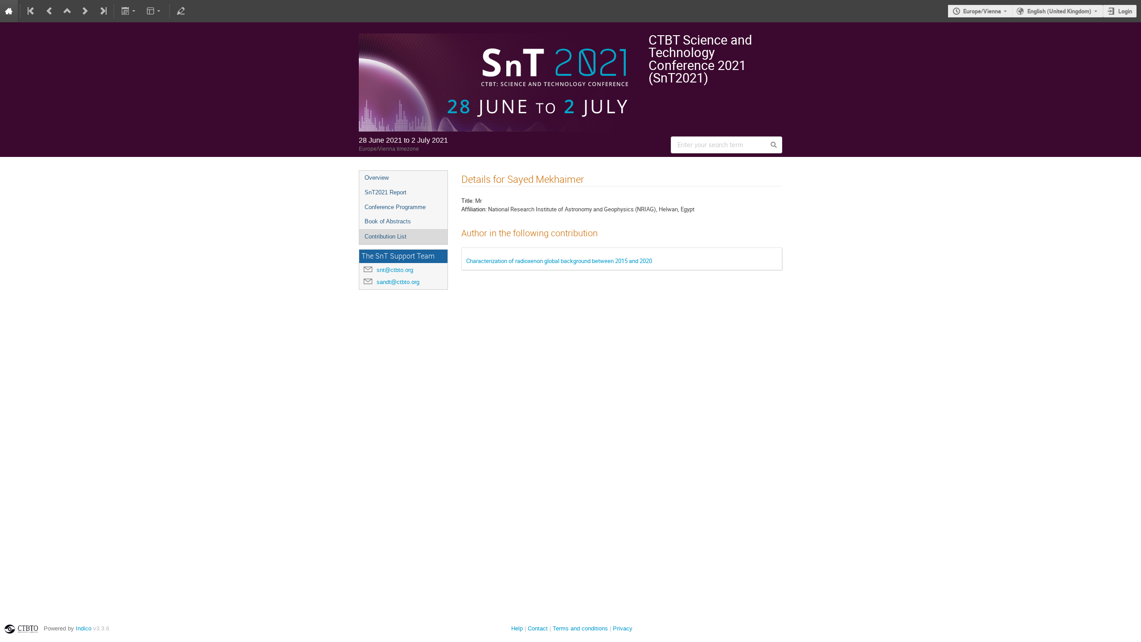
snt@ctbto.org (395, 270)
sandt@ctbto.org (398, 282)
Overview (377, 177)
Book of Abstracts (388, 221)
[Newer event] (85, 11)
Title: (467, 201)
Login (1125, 11)
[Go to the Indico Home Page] (9, 11)
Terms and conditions (580, 628)
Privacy (622, 628)
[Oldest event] (32, 11)
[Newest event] (102, 11)
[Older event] (49, 11)
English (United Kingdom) (1059, 11)
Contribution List (385, 236)
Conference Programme (395, 207)
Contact (538, 628)
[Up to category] (67, 11)
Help (517, 628)
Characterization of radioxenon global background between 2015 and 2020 (559, 261)
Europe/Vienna (982, 11)
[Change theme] (154, 11)
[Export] (129, 11)
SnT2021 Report (385, 192)
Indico (83, 628)
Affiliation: (474, 209)
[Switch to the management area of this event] (181, 11)
